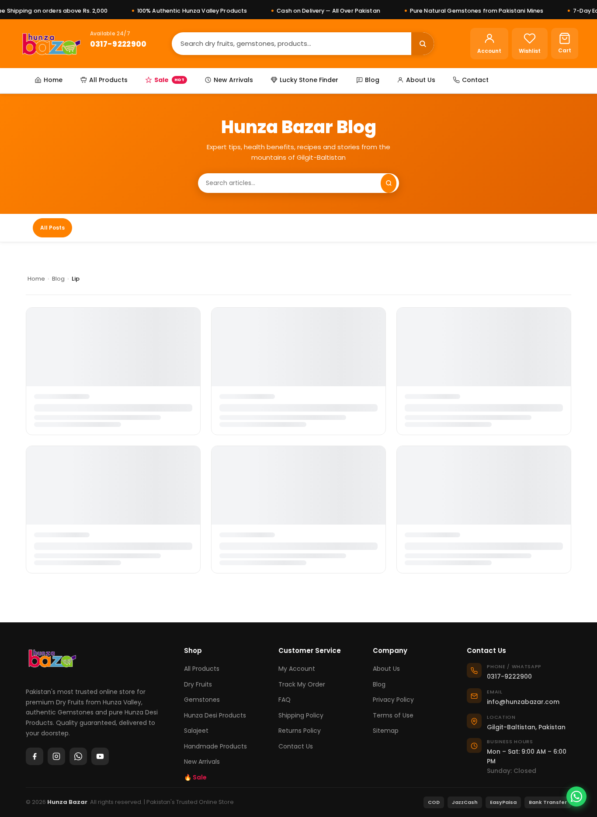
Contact (475, 80)
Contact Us (295, 746)
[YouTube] (100, 756)
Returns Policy (299, 730)
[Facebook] (34, 756)
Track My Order (301, 684)
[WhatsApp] (78, 756)
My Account (296, 668)
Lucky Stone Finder (309, 80)
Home (53, 80)
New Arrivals (233, 80)
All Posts (52, 227)
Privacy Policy (393, 699)
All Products (108, 80)
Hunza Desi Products (215, 715)
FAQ (284, 699)
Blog (372, 80)
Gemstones (202, 699)
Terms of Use (393, 715)
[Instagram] (56, 756)
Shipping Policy (300, 715)
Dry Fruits (198, 684)
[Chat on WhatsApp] (576, 796)
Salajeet (196, 730)
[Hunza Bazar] (51, 44)
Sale (169, 80)
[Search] (422, 43)
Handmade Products (215, 746)
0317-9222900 (118, 44)
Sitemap (386, 730)
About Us (420, 80)
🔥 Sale (195, 777)
